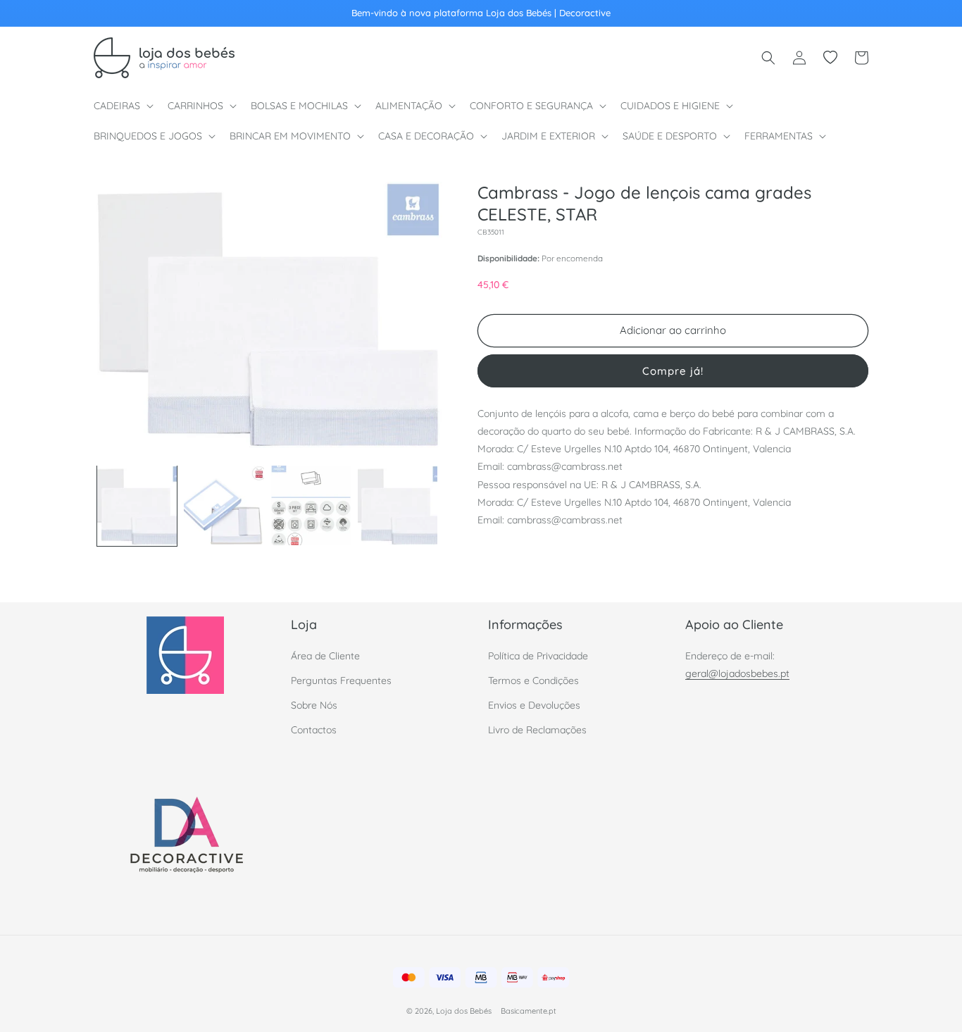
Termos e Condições (533, 680)
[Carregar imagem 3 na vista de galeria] (311, 505)
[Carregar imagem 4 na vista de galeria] (397, 505)
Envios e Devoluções (534, 705)
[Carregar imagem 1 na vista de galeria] (137, 505)
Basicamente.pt (528, 1011)
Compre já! (673, 370)
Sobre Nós (314, 705)
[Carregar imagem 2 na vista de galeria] (223, 505)
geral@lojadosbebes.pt (737, 673)
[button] (122, 105)
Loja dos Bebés (464, 1011)
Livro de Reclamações (537, 729)
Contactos (314, 729)
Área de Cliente (325, 655)
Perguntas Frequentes (341, 680)
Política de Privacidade (538, 655)
